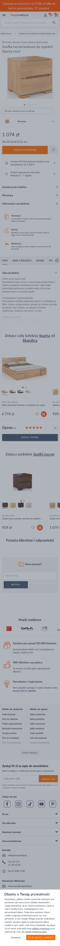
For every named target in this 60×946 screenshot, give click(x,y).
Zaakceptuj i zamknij (40, 937)
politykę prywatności (41, 928)
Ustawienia (16, 937)
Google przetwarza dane (35, 931)
